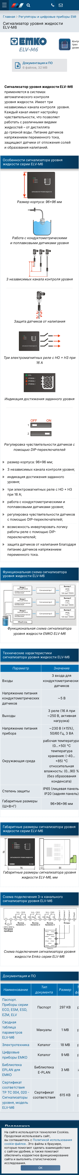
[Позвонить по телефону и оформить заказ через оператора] (52, 5)
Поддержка (17, 1126)
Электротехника (15, 1045)
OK (40, 1168)
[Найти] (28, 5)
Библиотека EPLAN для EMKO (12, 1070)
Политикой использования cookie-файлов (38, 1142)
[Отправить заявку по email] (60, 5)
